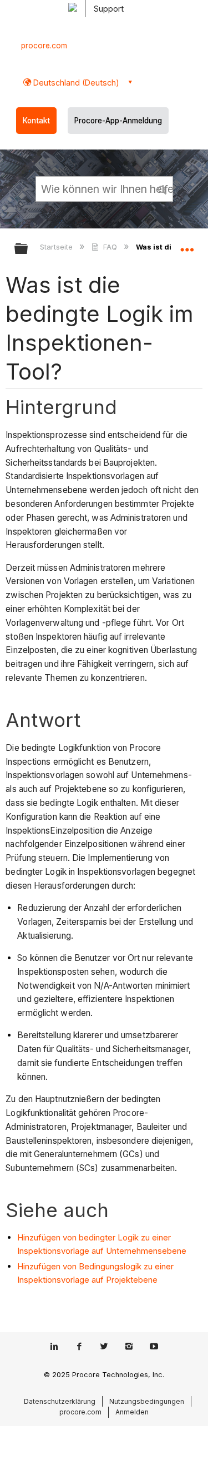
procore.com (44, 45)
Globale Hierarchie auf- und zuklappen (28, 249)
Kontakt (36, 120)
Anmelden (132, 1412)
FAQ (110, 246)
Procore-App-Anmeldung (118, 120)
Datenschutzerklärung (59, 1401)
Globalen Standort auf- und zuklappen (187, 245)
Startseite (57, 246)
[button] (162, 188)
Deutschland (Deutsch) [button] (75, 82)
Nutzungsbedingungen (146, 1401)
